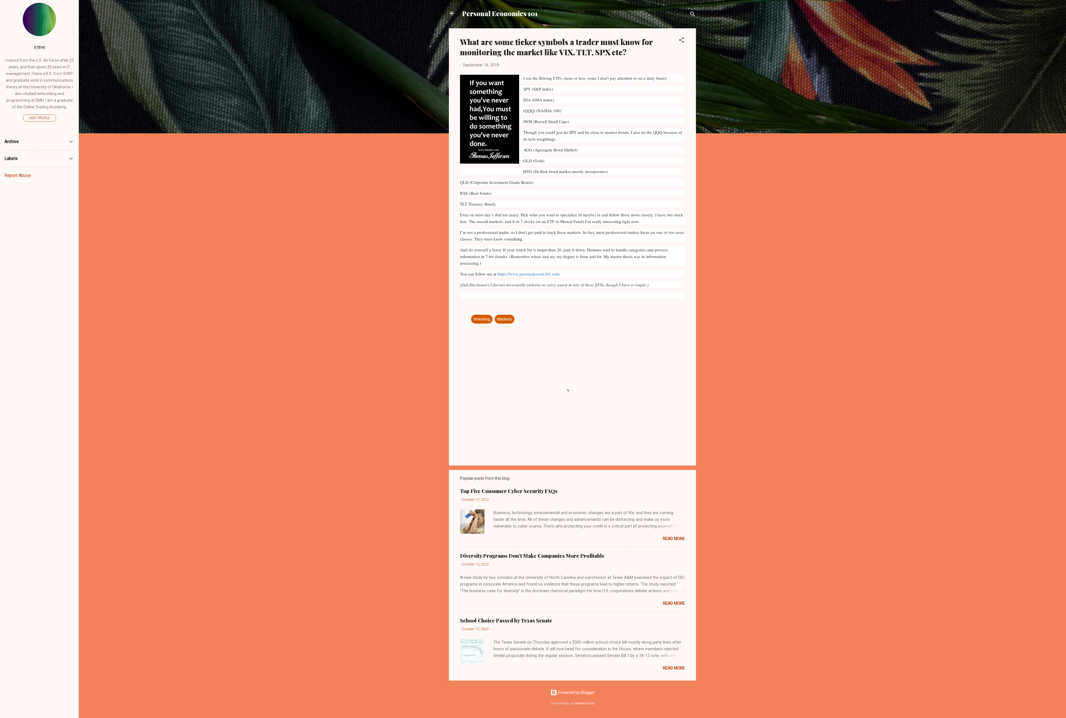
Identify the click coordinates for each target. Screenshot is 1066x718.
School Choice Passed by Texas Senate (506, 620)
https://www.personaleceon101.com (529, 274)
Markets (504, 319)
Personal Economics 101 (500, 13)
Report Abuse (17, 175)
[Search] (692, 15)
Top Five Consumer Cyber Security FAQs (508, 491)
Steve (39, 47)
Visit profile (39, 118)
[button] (681, 41)
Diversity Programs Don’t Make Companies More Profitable (532, 555)
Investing (482, 319)
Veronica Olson (585, 703)
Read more (674, 538)
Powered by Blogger (576, 692)
